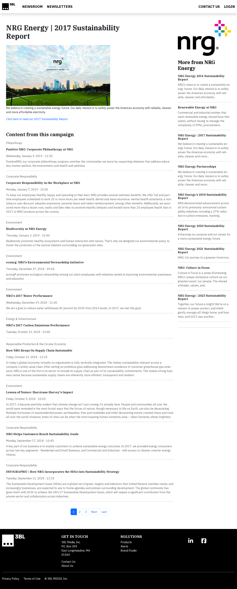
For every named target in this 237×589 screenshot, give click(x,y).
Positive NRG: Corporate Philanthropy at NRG (39, 149)
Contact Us (68, 561)
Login (229, 6)
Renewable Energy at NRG (197, 107)
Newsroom (32, 6)
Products (126, 542)
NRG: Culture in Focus (194, 267)
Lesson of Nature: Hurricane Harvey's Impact (39, 392)
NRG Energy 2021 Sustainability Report (201, 250)
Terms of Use (31, 578)
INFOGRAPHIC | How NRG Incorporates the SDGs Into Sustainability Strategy (62, 471)
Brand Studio (129, 550)
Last (105, 512)
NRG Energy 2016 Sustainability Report (201, 77)
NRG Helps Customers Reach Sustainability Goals (42, 434)
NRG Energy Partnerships (197, 166)
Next (95, 512)
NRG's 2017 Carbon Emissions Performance (38, 325)
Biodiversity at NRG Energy (26, 229)
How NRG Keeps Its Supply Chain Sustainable (39, 350)
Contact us (209, 6)
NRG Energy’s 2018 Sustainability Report (202, 196)
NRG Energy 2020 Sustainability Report (201, 227)
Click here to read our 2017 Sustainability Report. (37, 119)
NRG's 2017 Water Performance (29, 296)
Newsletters (60, 6)
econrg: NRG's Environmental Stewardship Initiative (45, 262)
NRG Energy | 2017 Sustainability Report (202, 137)
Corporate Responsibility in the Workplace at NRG (43, 183)
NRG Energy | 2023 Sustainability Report (202, 297)
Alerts (124, 546)
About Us (67, 565)
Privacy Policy (10, 578)
